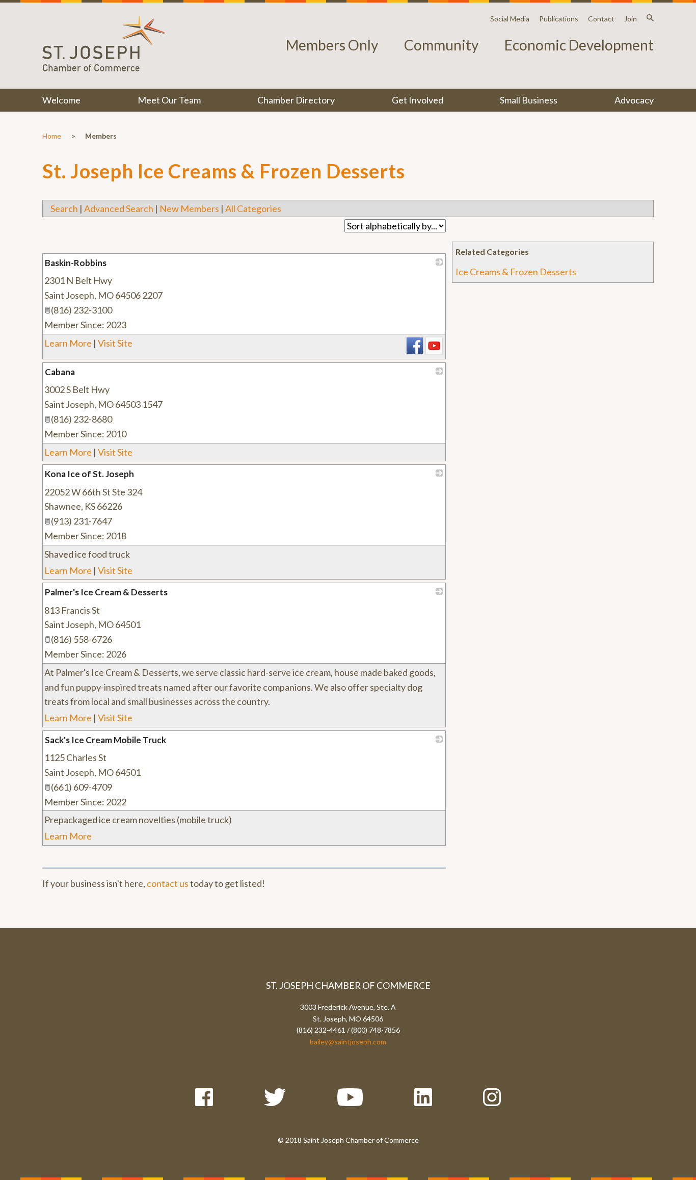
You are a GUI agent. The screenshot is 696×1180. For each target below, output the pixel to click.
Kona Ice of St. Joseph (89, 473)
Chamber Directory (296, 100)
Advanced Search (118, 208)
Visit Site (115, 343)
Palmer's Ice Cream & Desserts (106, 592)
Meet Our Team (169, 100)
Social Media (509, 18)
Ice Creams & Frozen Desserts (516, 271)
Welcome (61, 100)
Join (630, 18)
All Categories (253, 208)
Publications (558, 18)
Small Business (528, 100)
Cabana (60, 371)
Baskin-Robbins (75, 262)
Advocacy (634, 100)
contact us (168, 883)
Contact (601, 18)
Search (64, 208)
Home (51, 136)
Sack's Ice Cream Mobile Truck (105, 740)
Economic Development (579, 45)
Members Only (332, 45)
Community (441, 45)
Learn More (68, 343)
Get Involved (417, 100)
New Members (189, 208)
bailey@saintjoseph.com (348, 1041)
